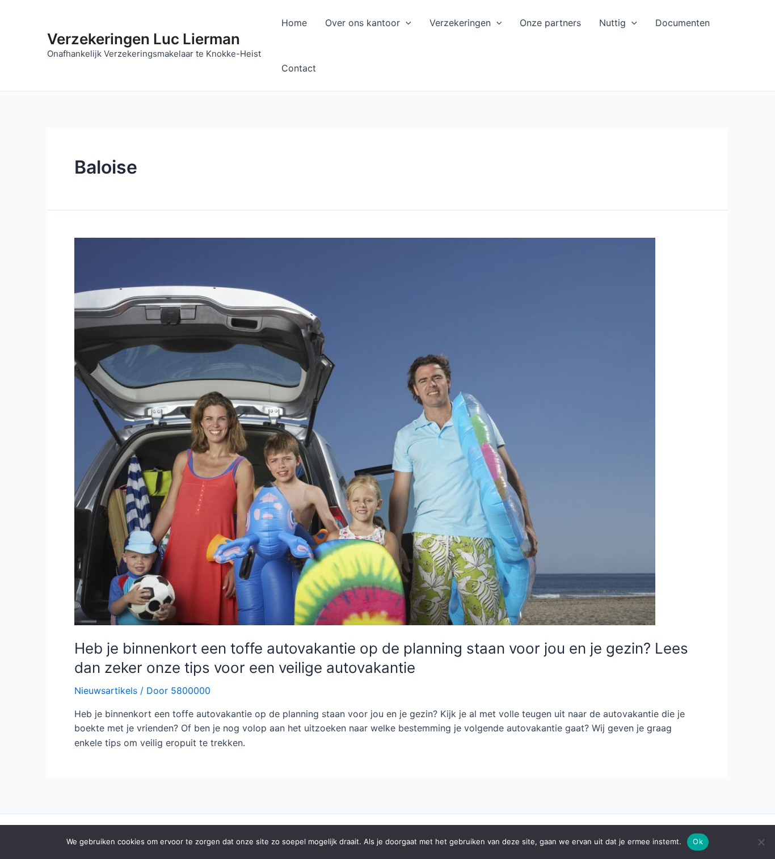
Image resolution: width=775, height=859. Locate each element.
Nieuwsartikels (105, 690)
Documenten (682, 22)
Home (294, 22)
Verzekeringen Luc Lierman (143, 39)
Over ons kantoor (362, 22)
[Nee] (760, 842)
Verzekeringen (460, 22)
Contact (298, 68)
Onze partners (550, 22)
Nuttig (612, 22)
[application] (405, 22)
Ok (698, 841)
